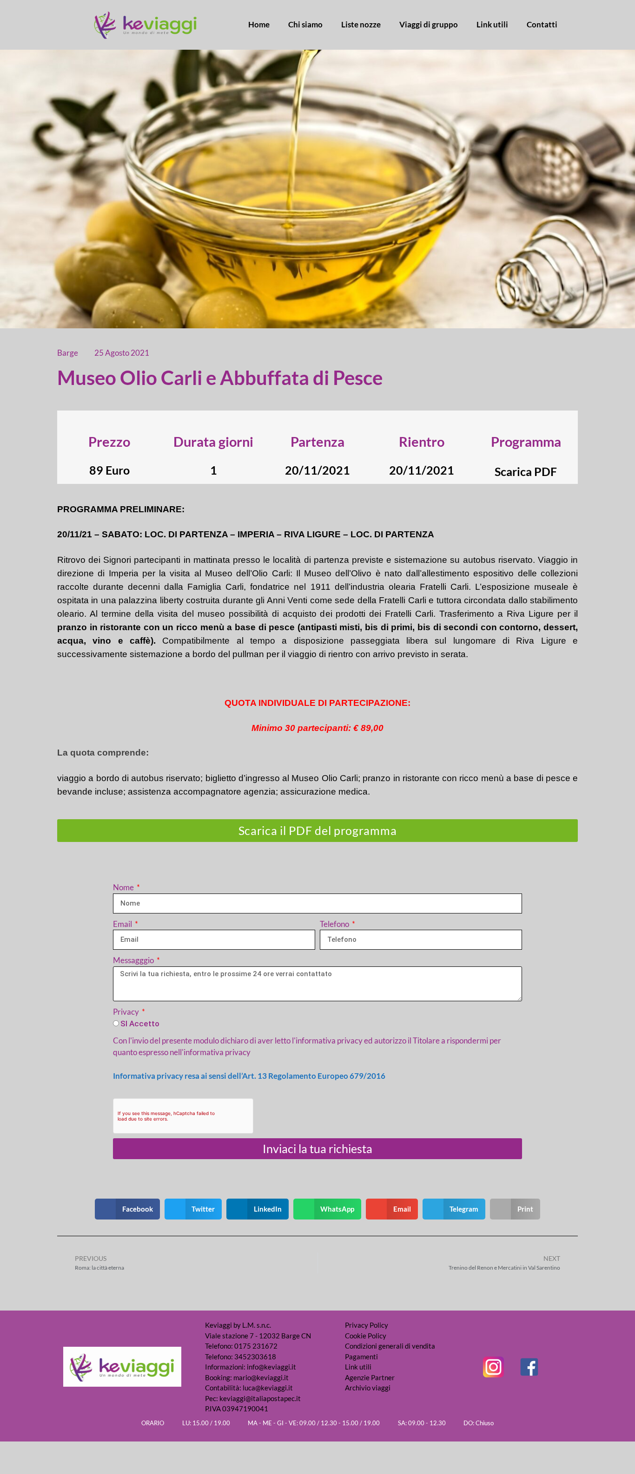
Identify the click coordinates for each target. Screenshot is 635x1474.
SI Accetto (139, 1023)
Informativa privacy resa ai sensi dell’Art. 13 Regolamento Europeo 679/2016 (249, 1076)
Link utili (492, 24)
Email (123, 924)
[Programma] (525, 424)
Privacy (126, 1012)
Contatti (542, 24)
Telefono (335, 924)
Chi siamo (305, 24)
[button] (127, 1209)
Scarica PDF (526, 471)
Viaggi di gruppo (428, 24)
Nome (124, 887)
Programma (526, 441)
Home (259, 24)
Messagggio (134, 960)
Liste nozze (361, 24)
